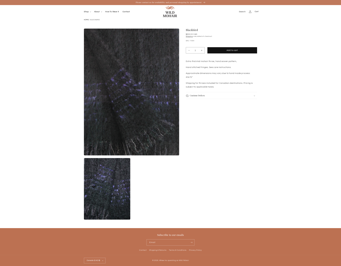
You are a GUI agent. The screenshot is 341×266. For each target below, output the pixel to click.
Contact (143, 250)
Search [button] (242, 12)
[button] (88, 11)
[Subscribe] (191, 242)
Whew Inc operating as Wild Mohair (174, 260)
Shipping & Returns (158, 250)
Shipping (189, 36)
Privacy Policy (195, 250)
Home (86, 20)
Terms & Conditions (177, 250)
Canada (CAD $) (93, 260)
